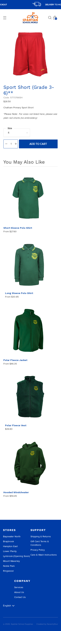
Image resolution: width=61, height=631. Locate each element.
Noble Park (9, 566)
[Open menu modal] (4, 17)
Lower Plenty (10, 551)
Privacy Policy (37, 549)
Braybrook (8, 541)
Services (18, 587)
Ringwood (8, 570)
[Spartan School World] (30, 17)
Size (10, 128)
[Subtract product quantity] (6, 144)
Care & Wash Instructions (43, 554)
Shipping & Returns (40, 536)
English (7, 605)
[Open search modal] (49, 17)
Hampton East (10, 546)
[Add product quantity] (15, 144)
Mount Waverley (11, 561)
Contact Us (20, 597)
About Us (19, 592)
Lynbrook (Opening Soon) (16, 556)
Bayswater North (12, 536)
